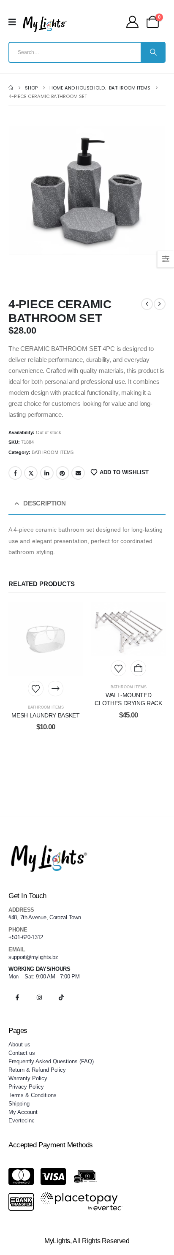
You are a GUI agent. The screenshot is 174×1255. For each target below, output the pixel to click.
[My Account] (132, 22)
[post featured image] (45, 639)
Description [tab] (44, 503)
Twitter (31, 473)
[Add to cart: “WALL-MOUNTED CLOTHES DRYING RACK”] (138, 668)
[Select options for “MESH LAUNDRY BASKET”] (55, 688)
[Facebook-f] (17, 997)
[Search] (153, 52)
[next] (160, 304)
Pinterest (62, 473)
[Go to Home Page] (10, 88)
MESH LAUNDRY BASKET (45, 715)
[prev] (147, 304)
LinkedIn (47, 473)
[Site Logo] (45, 24)
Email (78, 473)
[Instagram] (39, 997)
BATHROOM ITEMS (52, 452)
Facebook (15, 473)
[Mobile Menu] (15, 22)
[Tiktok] (61, 997)
